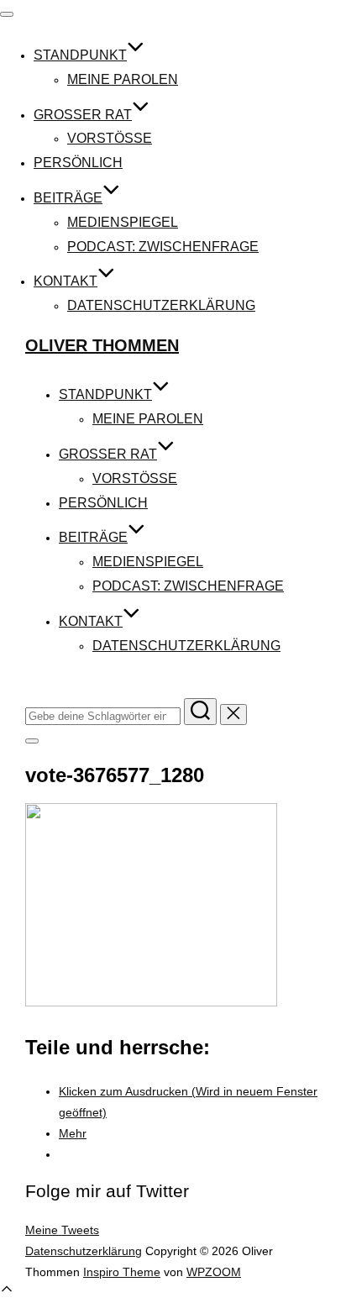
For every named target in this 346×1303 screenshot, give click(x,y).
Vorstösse (109, 138)
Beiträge (68, 198)
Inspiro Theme (121, 1272)
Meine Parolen (122, 79)
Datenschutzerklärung (161, 305)
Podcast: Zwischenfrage (163, 246)
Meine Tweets (62, 1230)
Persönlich (78, 162)
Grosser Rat (83, 115)
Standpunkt (80, 55)
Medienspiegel (122, 222)
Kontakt (65, 281)
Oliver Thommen (102, 345)
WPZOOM (213, 1272)
